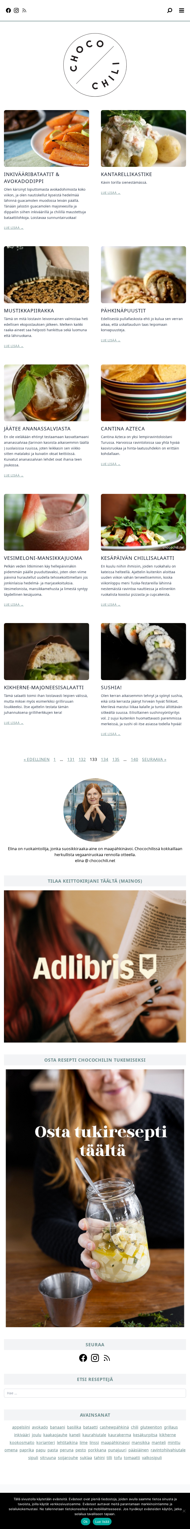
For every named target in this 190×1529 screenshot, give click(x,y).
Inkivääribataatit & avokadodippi (32, 177)
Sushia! (111, 687)
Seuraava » (154, 759)
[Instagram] (16, 10)
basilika (74, 1427)
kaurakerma (119, 1435)
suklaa (86, 1457)
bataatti (90, 1427)
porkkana (97, 1450)
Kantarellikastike (126, 174)
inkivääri (22, 1435)
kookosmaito (22, 1442)
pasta (53, 1450)
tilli (109, 1457)
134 (104, 759)
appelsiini (21, 1427)
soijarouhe (68, 1457)
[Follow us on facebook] (83, 1358)
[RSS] (24, 10)
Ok (85, 1522)
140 (134, 759)
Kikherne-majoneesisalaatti (44, 687)
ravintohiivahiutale (168, 1450)
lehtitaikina (67, 1442)
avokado (40, 1427)
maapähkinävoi (115, 1442)
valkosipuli (152, 1457)
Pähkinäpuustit (123, 310)
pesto (80, 1450)
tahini (99, 1457)
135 (115, 759)
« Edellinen (37, 759)
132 (82, 759)
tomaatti (132, 1457)
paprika (27, 1450)
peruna (66, 1450)
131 (70, 759)
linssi (94, 1442)
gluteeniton (151, 1427)
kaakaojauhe (55, 1435)
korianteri (45, 1442)
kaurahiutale (94, 1435)
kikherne (167, 1435)
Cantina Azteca (123, 428)
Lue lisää (102, 1522)
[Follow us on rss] (107, 1358)
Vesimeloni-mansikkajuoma (43, 558)
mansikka (141, 1442)
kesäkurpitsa (145, 1435)
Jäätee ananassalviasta (37, 428)
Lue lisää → (14, 228)
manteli (159, 1442)
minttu (174, 1442)
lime (84, 1442)
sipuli (33, 1457)
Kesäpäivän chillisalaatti (137, 558)
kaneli (74, 1435)
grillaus (171, 1427)
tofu (118, 1457)
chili (134, 1427)
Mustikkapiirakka (29, 310)
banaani (57, 1427)
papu (41, 1450)
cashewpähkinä (114, 1427)
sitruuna (48, 1457)
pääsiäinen (138, 1450)
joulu (36, 1435)
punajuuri (117, 1450)
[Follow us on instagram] (95, 1358)
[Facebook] (8, 10)
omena (11, 1450)
